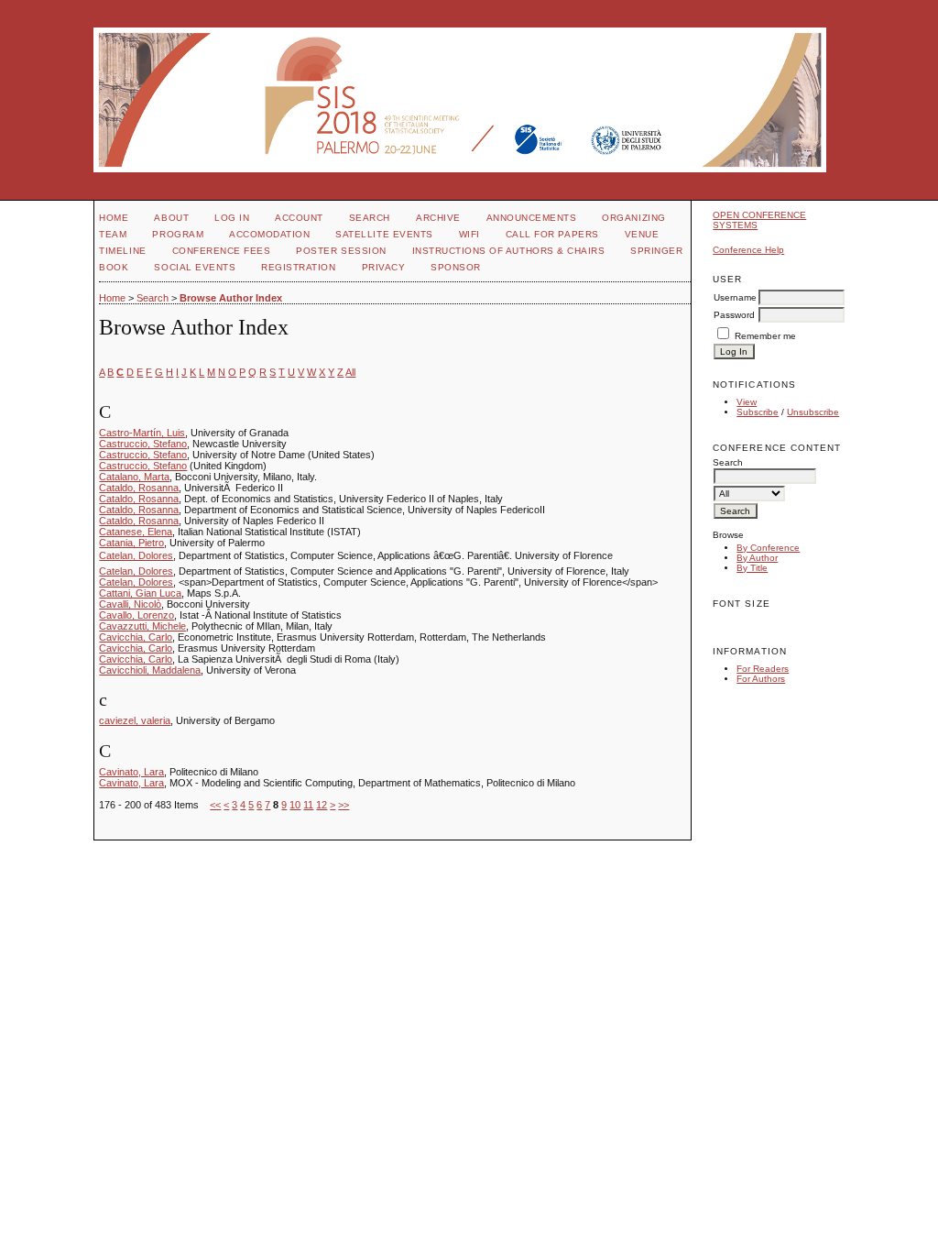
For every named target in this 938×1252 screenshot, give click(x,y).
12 (321, 804)
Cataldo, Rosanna (139, 487)
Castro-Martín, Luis (142, 432)
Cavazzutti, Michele (142, 626)
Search (369, 218)
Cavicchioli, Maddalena (150, 669)
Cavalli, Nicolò (130, 604)
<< (215, 804)
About (171, 218)
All (350, 372)
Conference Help (748, 250)
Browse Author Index (231, 297)
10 (294, 804)
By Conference (768, 548)
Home (113, 218)
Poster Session (341, 251)
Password (734, 315)
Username (735, 297)
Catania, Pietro (131, 542)
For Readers (762, 669)
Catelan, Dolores (136, 555)
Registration (298, 267)
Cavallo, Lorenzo (136, 615)
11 (308, 804)
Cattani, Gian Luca (140, 593)
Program (177, 234)
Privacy (384, 267)
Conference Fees (221, 251)
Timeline (122, 251)
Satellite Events (383, 234)
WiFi (469, 234)
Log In (231, 218)
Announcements (531, 218)
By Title (752, 568)
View (746, 402)
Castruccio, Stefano (143, 443)
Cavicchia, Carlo (135, 636)
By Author (757, 558)
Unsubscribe (813, 412)
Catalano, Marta (134, 476)
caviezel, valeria (134, 720)
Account (299, 218)
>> (343, 804)
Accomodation (269, 234)
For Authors (760, 679)
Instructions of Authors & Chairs (508, 251)
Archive (438, 218)
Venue (642, 234)
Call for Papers (552, 234)
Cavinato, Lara (131, 771)
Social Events (194, 267)
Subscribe (757, 412)
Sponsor (456, 267)
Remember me (765, 336)
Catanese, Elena (135, 531)
